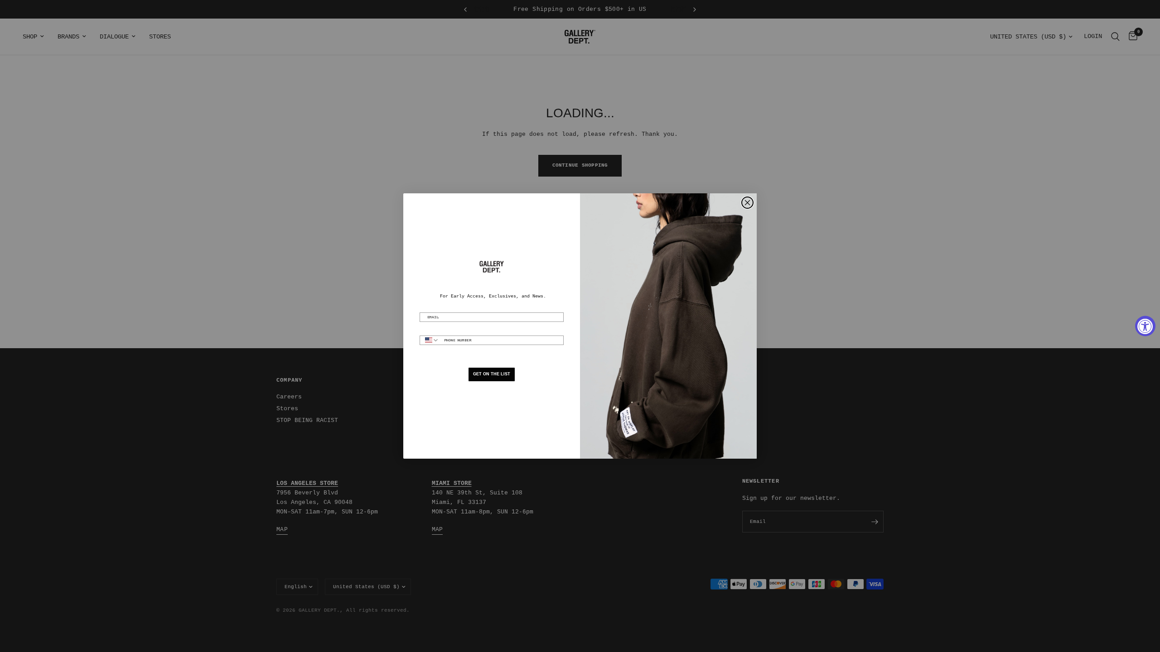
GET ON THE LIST (491, 374)
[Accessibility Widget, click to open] (1145, 326)
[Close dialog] (747, 202)
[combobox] (430, 340)
